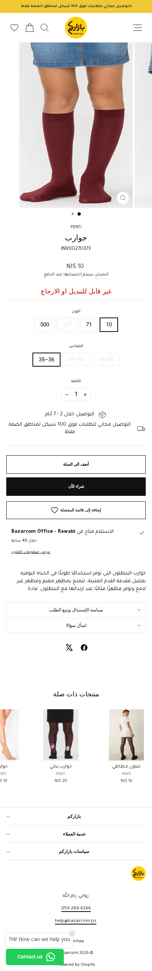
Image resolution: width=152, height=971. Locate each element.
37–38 (76, 359)
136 (67, 324)
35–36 (46, 359)
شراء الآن (76, 486)
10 (109, 324)
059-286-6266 (76, 908)
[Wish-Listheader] (14, 27)
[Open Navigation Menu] (137, 28)
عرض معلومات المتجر (30, 552)
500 (44, 324)
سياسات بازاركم (74, 851)
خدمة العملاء (74, 834)
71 (89, 324)
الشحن (101, 274)
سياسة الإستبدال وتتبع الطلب (76, 610)
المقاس (76, 346)
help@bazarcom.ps (75, 921)
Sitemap (76, 941)
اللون (76, 311)
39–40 (105, 359)
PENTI (76, 227)
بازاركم (74, 816)
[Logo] (76, 28)
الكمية (76, 381)
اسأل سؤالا (76, 625)
